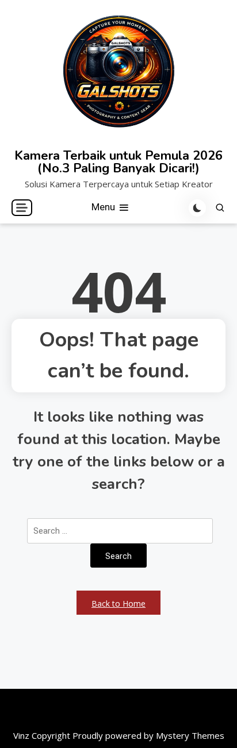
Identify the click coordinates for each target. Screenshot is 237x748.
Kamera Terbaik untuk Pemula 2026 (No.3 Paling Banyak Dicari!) (118, 162)
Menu (104, 207)
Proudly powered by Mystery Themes (148, 735)
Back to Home (118, 603)
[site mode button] (197, 208)
